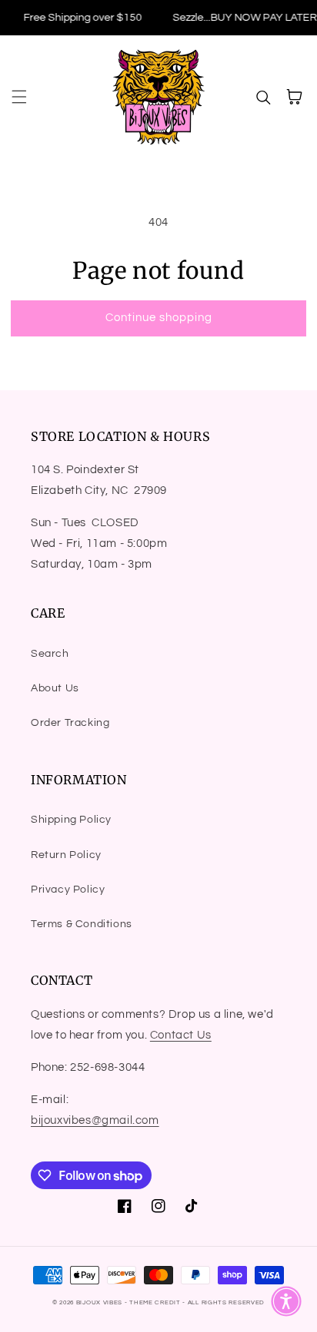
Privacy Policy (68, 889)
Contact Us (181, 1035)
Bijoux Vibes (99, 1302)
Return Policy (66, 855)
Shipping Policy (71, 819)
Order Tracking (70, 722)
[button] (19, 97)
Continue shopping (158, 317)
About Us (55, 688)
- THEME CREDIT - (156, 1302)
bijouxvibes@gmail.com (95, 1120)
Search (50, 653)
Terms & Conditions (81, 924)
